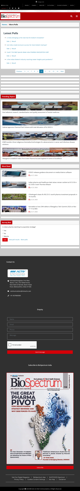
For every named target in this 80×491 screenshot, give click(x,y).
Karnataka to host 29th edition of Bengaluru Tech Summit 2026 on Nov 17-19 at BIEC (52, 208)
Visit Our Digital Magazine (20, 477)
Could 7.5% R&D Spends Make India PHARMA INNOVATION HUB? (28, 52)
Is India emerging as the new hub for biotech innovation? (25, 38)
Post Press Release (50, 5)
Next (62, 71)
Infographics (34, 5)
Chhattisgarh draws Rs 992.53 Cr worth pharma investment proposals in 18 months (53, 195)
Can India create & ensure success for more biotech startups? (27, 45)
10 (41, 71)
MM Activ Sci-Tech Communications (39, 489)
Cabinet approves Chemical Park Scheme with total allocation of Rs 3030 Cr (27, 127)
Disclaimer (62, 479)
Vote (8, 41)
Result (14, 41)
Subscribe (72, 5)
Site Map (52, 479)
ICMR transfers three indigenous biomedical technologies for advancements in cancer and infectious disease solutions (38, 143)
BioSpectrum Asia (39, 477)
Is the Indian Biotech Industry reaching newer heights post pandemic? (30, 59)
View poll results (14, 240)
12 (49, 71)
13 (53, 71)
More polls (24, 240)
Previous (19, 71)
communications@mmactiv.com (20, 291)
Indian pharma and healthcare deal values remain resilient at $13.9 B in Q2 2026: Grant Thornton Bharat (53, 183)
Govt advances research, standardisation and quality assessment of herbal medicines (30, 112)
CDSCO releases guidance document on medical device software (50, 172)
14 (57, 71)
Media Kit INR (41, 5)
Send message (40, 352)
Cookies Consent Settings (36, 479)
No (5, 233)
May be (6, 236)
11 (45, 71)
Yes (5, 231)
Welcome (5, 5)
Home (4, 24)
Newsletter (27, 5)
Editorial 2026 (17, 5)
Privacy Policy (19, 479)
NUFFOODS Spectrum (57, 477)
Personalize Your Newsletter (62, 5)
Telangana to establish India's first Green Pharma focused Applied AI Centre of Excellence (32, 158)
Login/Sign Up (3, 8)
